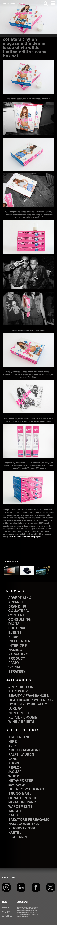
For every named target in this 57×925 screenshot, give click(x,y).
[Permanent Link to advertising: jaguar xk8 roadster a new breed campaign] (43, 570)
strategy (16, 671)
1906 (12, 746)
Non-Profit (18, 713)
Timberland (19, 737)
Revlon (15, 767)
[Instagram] (6, 887)
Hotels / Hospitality (27, 704)
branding (17, 606)
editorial (17, 628)
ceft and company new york (13, 3)
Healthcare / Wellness (30, 700)
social (14, 667)
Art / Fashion (20, 687)
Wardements (20, 806)
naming (15, 650)
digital (14, 624)
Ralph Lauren (21, 754)
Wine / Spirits (21, 721)
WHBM (13, 776)
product (16, 658)
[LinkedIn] (21, 887)
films (13, 637)
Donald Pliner (22, 798)
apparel (16, 602)
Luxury (15, 708)
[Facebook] (36, 887)
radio (13, 663)
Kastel (14, 832)
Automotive (19, 691)
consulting (19, 619)
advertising (19, 598)
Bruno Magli (20, 793)
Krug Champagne (24, 750)
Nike (12, 741)
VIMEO (6, 912)
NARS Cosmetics (23, 824)
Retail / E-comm (23, 717)
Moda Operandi (22, 802)
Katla (13, 815)
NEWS (5, 908)
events (15, 632)
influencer (19, 641)
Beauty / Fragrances (28, 695)
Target (14, 811)
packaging (18, 654)
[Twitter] (50, 887)
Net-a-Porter (20, 780)
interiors (17, 645)
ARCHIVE (7, 916)
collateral (18, 610)
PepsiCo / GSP (21, 828)
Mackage (16, 785)
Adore (14, 763)
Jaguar (15, 772)
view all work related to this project (24, 537)
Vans (12, 759)
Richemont (18, 837)
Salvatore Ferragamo (29, 819)
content (16, 615)
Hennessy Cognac (26, 789)
